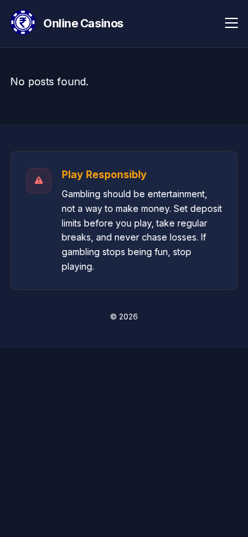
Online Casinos (83, 23)
